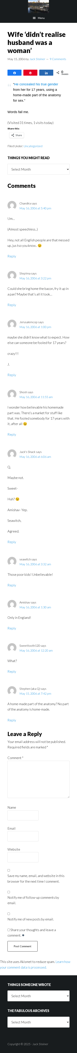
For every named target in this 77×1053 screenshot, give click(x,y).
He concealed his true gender (36, 84)
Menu (41, 17)
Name (11, 807)
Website (13, 849)
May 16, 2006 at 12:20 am (36, 650)
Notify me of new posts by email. (30, 919)
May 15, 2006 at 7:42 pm (35, 693)
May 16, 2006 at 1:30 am (35, 607)
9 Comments (58, 59)
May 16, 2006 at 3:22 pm (35, 278)
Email (11, 828)
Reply (11, 256)
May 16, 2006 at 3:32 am (35, 564)
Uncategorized (33, 146)
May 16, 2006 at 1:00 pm (35, 327)
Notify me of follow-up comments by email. (33, 900)
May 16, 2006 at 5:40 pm (35, 208)
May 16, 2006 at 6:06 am (35, 456)
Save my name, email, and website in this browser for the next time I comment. (35, 878)
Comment (15, 758)
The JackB (38, 6)
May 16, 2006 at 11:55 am (36, 397)
